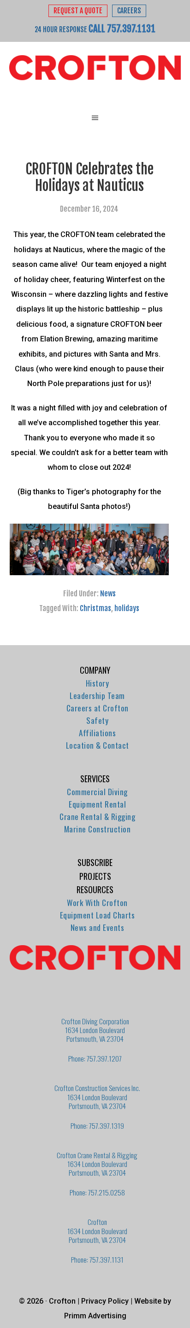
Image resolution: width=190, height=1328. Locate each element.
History (97, 683)
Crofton (95, 68)
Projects (95, 876)
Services (95, 779)
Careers (129, 10)
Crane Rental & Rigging (97, 816)
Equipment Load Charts (97, 915)
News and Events (98, 927)
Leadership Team (97, 695)
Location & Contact (97, 745)
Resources (95, 889)
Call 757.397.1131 (122, 29)
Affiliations (97, 733)
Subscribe (95, 862)
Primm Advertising (95, 1315)
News (108, 593)
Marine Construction (97, 829)
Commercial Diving (97, 791)
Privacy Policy (105, 1301)
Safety (97, 720)
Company (95, 670)
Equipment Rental (97, 804)
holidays (126, 608)
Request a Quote (77, 10)
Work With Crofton (97, 902)
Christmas (95, 608)
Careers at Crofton (97, 708)
